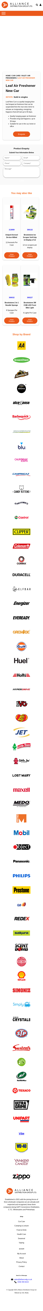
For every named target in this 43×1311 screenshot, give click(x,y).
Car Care (16, 76)
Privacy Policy (21, 1262)
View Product (12, 255)
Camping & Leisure (21, 1226)
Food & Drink (21, 1230)
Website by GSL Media (21, 1293)
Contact (21, 1266)
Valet (23, 76)
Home (8, 76)
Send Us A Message (21, 1275)
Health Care (21, 1234)
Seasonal (21, 1238)
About (21, 1258)
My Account (21, 1254)
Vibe (21, 1133)
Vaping (21, 1243)
